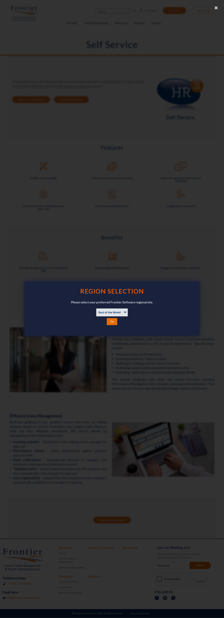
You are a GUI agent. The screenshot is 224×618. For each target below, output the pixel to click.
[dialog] (112, 308)
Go (112, 321)
